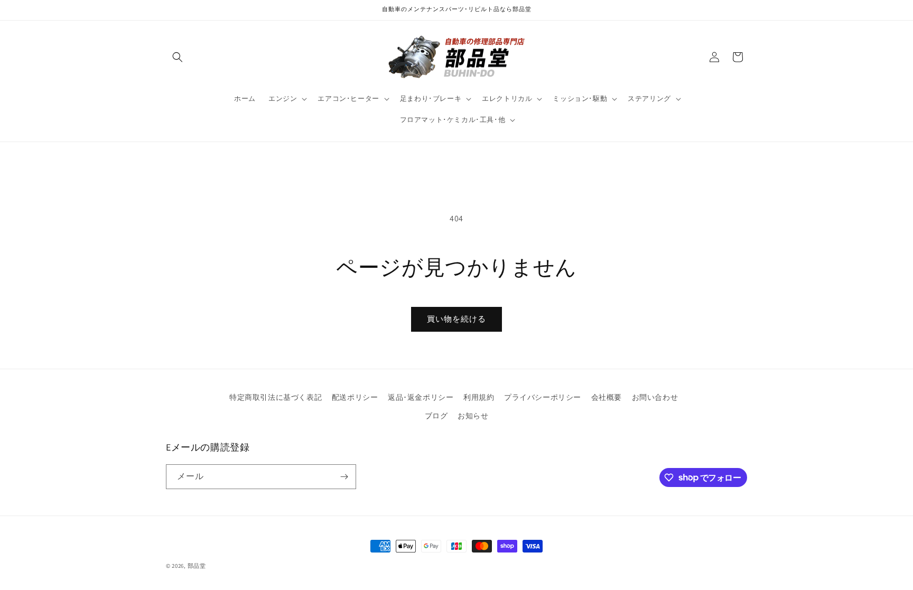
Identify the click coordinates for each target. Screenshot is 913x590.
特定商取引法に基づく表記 (275, 397)
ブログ (436, 415)
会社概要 (606, 397)
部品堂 (197, 565)
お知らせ (473, 415)
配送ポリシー (355, 397)
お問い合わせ (655, 397)
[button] (177, 57)
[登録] (344, 476)
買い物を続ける (456, 319)
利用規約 (478, 397)
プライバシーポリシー (542, 397)
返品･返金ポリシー (420, 397)
